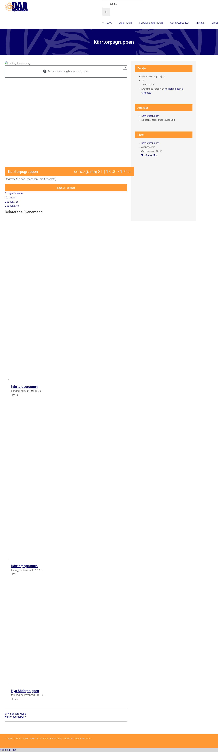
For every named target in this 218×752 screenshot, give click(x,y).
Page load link (8, 749)
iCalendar (10, 197)
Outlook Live (12, 205)
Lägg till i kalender (66, 187)
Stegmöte (146, 92)
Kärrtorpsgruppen (24, 387)
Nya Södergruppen (25, 691)
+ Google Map (150, 155)
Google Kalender (14, 193)
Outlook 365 (12, 201)
